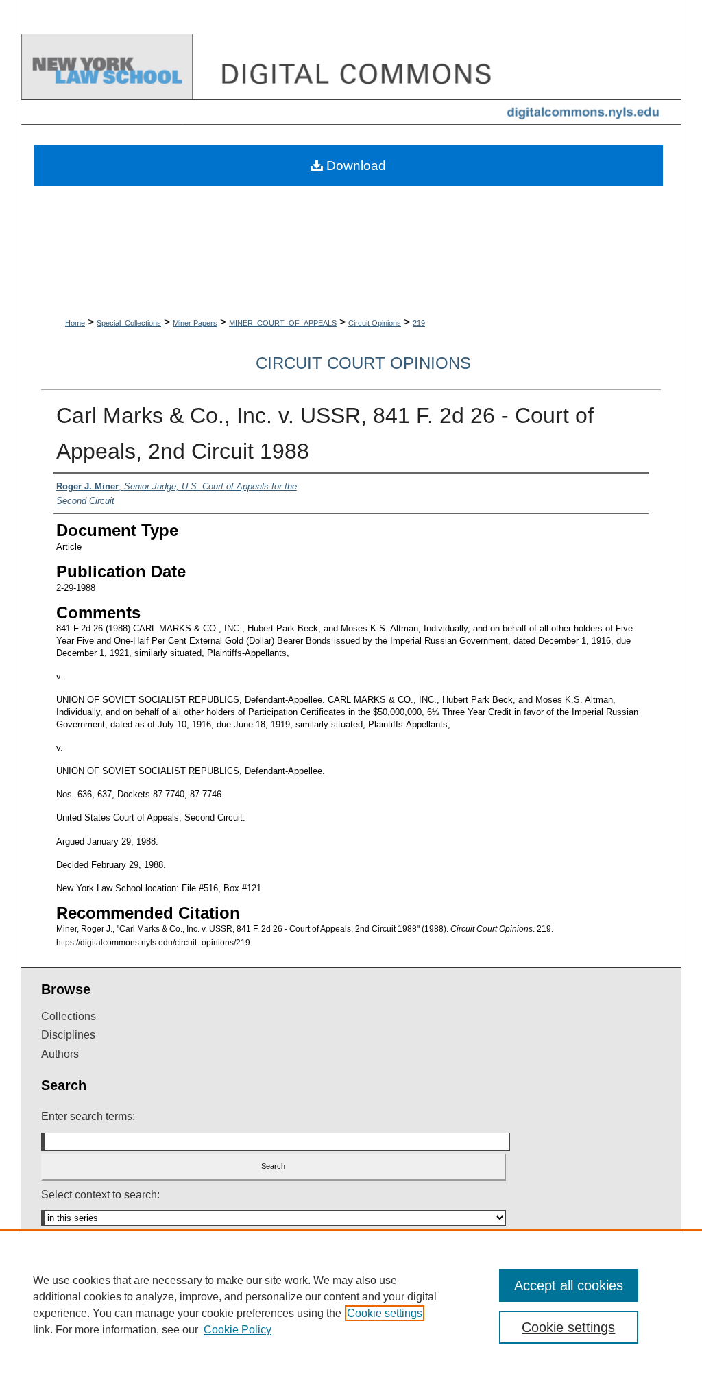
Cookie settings (384, 1313)
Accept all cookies (568, 1285)
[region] (351, 1304)
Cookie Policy (237, 1329)
